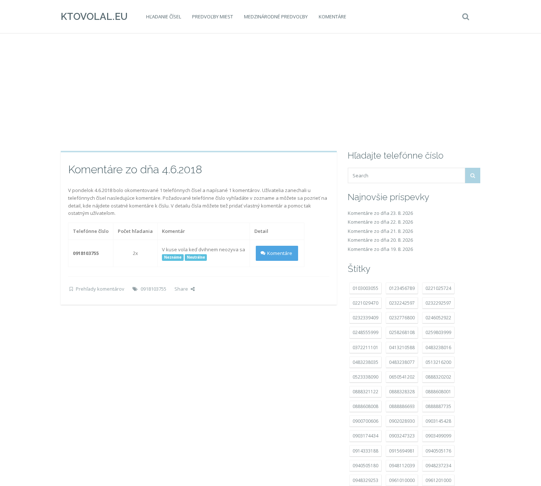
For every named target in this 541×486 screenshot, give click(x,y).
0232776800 (402, 318)
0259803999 (438, 332)
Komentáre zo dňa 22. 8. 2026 (380, 222)
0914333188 (365, 451)
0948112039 (402, 465)
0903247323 (402, 436)
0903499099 (438, 436)
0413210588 (402, 347)
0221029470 (365, 303)
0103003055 (365, 288)
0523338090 (365, 377)
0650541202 (402, 377)
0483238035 (365, 362)
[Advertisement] (270, 91)
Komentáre (332, 16)
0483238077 (402, 362)
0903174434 (365, 436)
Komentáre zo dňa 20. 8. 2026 (380, 240)
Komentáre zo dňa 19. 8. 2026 (380, 249)
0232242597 (402, 303)
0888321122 (365, 392)
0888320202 (438, 377)
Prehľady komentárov (100, 288)
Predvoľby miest (212, 16)
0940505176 (438, 451)
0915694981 (402, 451)
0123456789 (402, 288)
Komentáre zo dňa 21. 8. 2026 (380, 231)
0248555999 (365, 332)
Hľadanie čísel (163, 16)
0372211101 (365, 347)
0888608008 (365, 406)
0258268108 (402, 332)
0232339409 (365, 318)
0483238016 (438, 347)
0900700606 (365, 421)
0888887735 (438, 406)
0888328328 (402, 392)
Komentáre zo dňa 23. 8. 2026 (380, 213)
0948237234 (438, 465)
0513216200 (438, 362)
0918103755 (153, 288)
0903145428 (438, 421)
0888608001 (438, 392)
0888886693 (402, 406)
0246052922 (438, 318)
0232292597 (438, 303)
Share (181, 288)
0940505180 (365, 465)
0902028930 (402, 421)
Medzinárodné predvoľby (276, 16)
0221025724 (438, 288)
